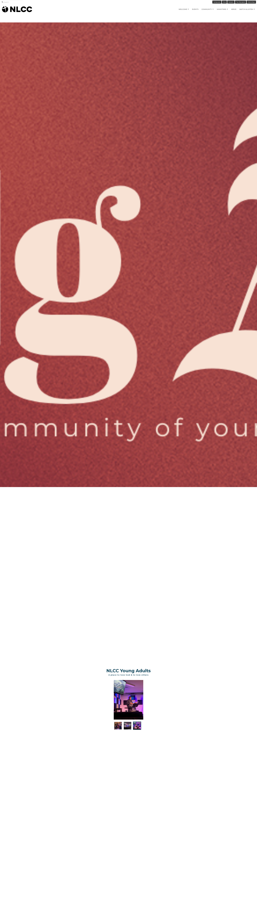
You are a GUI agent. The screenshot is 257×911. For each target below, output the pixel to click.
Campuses (216, 2)
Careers (231, 2)
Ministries (221, 9)
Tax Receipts (240, 2)
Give (224, 2)
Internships (251, 2)
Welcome (183, 9)
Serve (233, 9)
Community (206, 9)
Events (195, 9)
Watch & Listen (246, 9)
